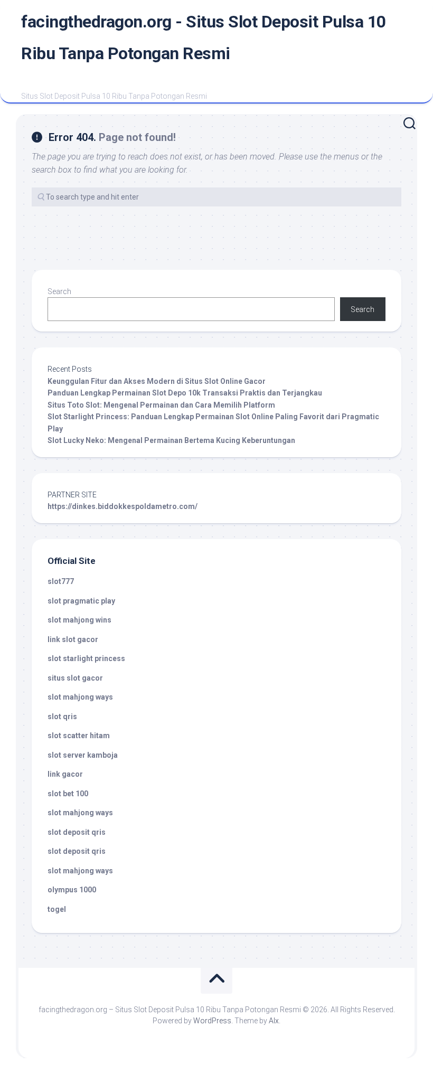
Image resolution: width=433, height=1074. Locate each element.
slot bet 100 (68, 793)
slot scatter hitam (79, 735)
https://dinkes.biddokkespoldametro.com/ (122, 506)
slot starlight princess (86, 658)
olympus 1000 (72, 889)
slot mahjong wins (79, 620)
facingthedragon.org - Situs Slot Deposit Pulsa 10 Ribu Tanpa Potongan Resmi (203, 37)
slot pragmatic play (81, 601)
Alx (274, 1020)
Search (59, 291)
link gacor (65, 774)
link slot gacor (73, 639)
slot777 (61, 581)
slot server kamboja (83, 755)
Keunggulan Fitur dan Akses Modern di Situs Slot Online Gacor (157, 381)
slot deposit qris (77, 832)
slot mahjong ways (80, 697)
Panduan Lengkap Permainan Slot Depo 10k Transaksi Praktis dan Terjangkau (185, 393)
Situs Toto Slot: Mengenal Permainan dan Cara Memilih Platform (161, 405)
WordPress (212, 1020)
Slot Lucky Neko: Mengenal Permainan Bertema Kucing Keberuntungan (171, 440)
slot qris (62, 716)
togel (57, 909)
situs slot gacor (75, 678)
